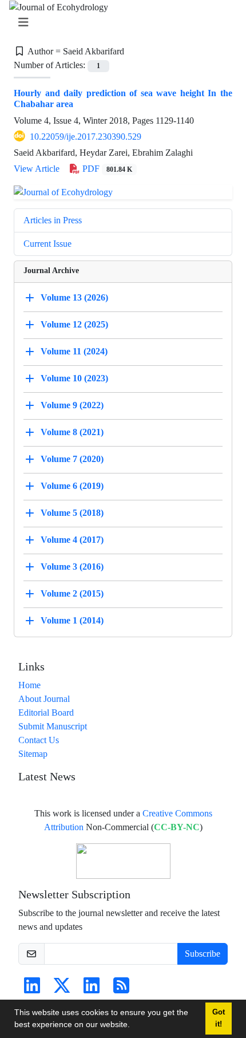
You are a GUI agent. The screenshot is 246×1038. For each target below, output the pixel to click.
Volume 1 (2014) (72, 620)
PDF (106, 168)
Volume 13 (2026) (74, 297)
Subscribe (202, 953)
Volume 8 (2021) (72, 432)
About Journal (44, 698)
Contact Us (38, 740)
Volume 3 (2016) (72, 566)
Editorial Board (46, 712)
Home (29, 685)
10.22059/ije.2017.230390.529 (85, 136)
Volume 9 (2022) (72, 405)
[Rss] (121, 989)
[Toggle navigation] (119, 22)
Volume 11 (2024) (74, 351)
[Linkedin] (32, 989)
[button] (134, 1026)
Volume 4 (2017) (72, 539)
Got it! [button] (218, 1018)
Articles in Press (52, 220)
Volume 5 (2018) (72, 512)
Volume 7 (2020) (72, 458)
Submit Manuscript (52, 726)
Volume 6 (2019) (72, 485)
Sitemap (32, 753)
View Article (36, 168)
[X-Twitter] (62, 989)
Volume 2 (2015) (72, 593)
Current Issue (47, 243)
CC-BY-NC (177, 827)
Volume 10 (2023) (74, 378)
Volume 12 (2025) (74, 324)
